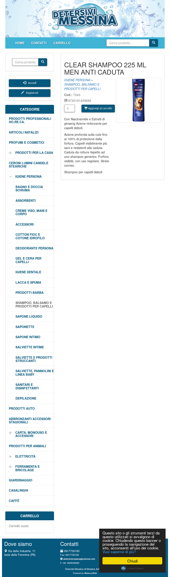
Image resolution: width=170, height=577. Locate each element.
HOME (20, 43)
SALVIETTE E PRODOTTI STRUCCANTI (33, 359)
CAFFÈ (14, 500)
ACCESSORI (24, 224)
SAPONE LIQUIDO (28, 316)
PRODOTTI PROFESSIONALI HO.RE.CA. (30, 120)
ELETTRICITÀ (25, 456)
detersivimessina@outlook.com (79, 558)
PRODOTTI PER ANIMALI (27, 446)
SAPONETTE (24, 326)
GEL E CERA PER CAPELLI (28, 260)
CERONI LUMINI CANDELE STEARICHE (28, 164)
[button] (9, 153)
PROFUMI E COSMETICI (26, 142)
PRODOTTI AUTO (22, 408)
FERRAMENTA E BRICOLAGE (27, 468)
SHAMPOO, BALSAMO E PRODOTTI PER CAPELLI (34, 304)
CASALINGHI (18, 490)
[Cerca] (153, 43)
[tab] (30, 120)
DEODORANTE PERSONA (34, 248)
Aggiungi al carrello (99, 108)
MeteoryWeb (91, 573)
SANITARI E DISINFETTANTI (27, 386)
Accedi (31, 83)
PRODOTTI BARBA (29, 292)
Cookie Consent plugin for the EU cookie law (132, 568)
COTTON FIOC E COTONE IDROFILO (30, 236)
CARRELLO (62, 43)
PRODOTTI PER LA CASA (34, 152)
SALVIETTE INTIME (29, 347)
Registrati (31, 93)
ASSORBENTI (25, 200)
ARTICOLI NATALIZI (24, 132)
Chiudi (132, 561)
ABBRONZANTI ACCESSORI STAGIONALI (30, 420)
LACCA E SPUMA (28, 282)
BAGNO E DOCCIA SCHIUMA (29, 188)
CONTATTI (39, 43)
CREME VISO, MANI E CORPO (31, 212)
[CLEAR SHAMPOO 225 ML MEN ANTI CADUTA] (138, 100)
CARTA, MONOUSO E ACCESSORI (31, 434)
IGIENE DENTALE (28, 272)
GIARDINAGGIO (20, 480)
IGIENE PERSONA (28, 176)
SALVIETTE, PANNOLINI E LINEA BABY (34, 372)
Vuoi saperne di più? (119, 551)
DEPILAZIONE (25, 398)
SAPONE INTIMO (27, 337)
